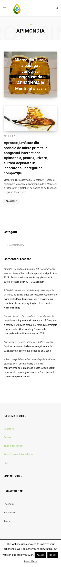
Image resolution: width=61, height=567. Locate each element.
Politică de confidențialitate (18, 454)
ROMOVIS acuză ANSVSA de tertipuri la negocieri (29, 290)
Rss (6, 463)
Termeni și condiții (13, 445)
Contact (8, 437)
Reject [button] (52, 555)
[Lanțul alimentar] (17, 8)
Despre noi (9, 428)
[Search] (55, 8)
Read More (11, 201)
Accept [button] (40, 555)
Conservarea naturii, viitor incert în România (26, 342)
